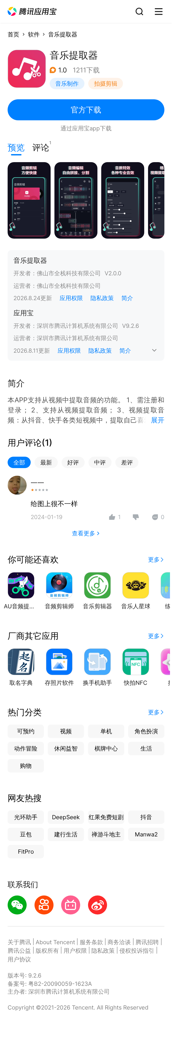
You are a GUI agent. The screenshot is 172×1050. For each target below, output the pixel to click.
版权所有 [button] (47, 950)
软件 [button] (34, 34)
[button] (32, 11)
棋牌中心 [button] (106, 748)
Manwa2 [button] (146, 834)
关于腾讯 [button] (19, 942)
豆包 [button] (26, 834)
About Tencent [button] (55, 942)
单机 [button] (106, 731)
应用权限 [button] (71, 298)
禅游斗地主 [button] (106, 834)
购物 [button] (26, 765)
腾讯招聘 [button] (147, 942)
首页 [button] (13, 34)
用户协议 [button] (19, 959)
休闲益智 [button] (65, 748)
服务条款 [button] (91, 942)
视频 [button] (66, 731)
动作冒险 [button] (25, 748)
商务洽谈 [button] (119, 942)
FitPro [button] (26, 851)
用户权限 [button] (75, 950)
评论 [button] (40, 146)
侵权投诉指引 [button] (136, 950)
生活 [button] (146, 748)
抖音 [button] (146, 817)
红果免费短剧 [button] (106, 817)
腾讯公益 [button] (19, 950)
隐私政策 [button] (102, 298)
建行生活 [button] (65, 834)
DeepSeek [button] (66, 817)
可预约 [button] (25, 731)
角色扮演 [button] (146, 731)
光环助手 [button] (25, 817)
